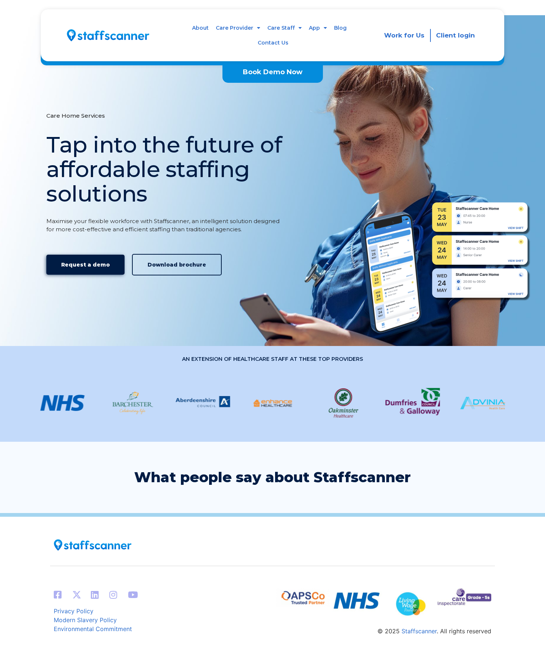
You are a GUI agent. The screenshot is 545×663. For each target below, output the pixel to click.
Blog (340, 28)
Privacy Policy (73, 611)
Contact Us (273, 42)
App (314, 28)
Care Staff (281, 28)
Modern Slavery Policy (85, 620)
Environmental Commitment (93, 629)
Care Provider (234, 28)
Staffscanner (419, 631)
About (200, 28)
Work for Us (404, 35)
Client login (455, 35)
